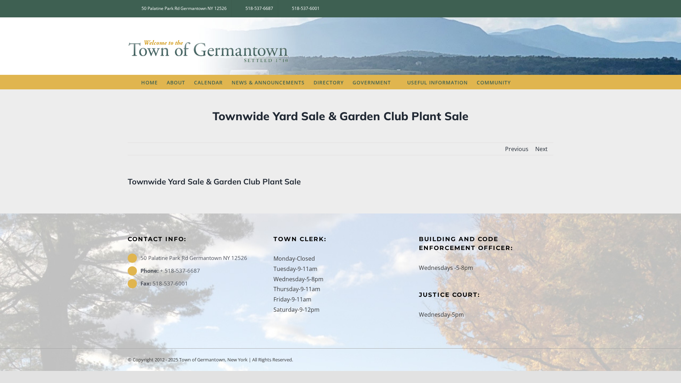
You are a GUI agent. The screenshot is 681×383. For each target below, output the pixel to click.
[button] (529, 82)
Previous (516, 149)
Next (541, 149)
